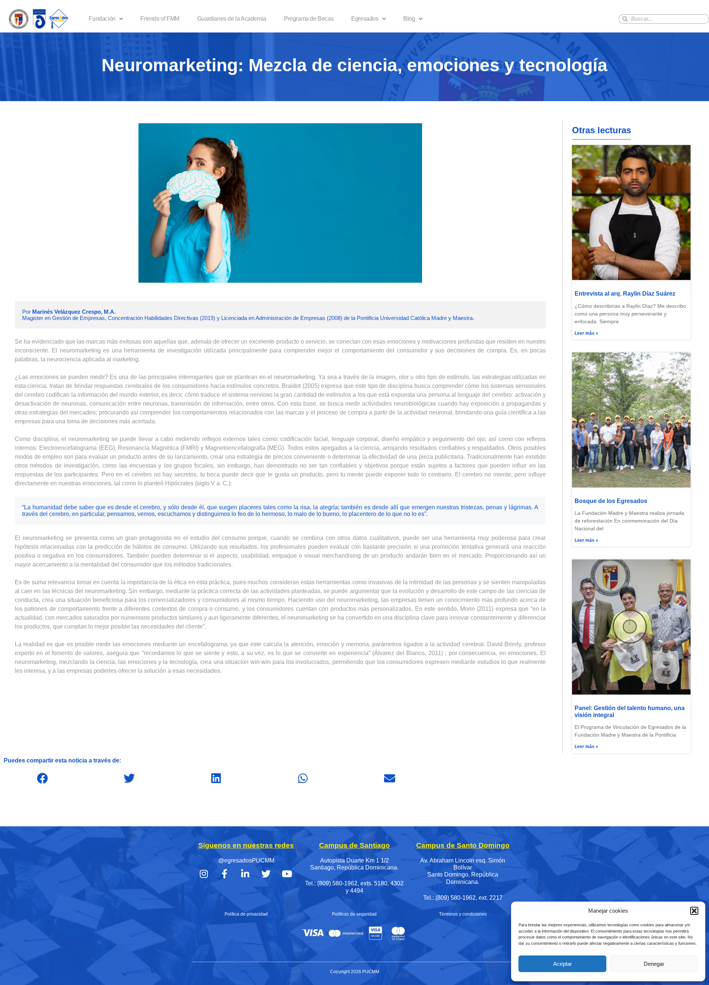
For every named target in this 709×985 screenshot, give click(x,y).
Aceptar (562, 964)
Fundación (102, 19)
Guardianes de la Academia (231, 19)
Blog (409, 19)
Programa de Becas (308, 19)
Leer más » (586, 333)
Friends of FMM (159, 19)
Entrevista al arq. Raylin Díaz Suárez (625, 293)
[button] (694, 911)
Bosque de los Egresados (611, 501)
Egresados (364, 19)
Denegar (654, 964)
